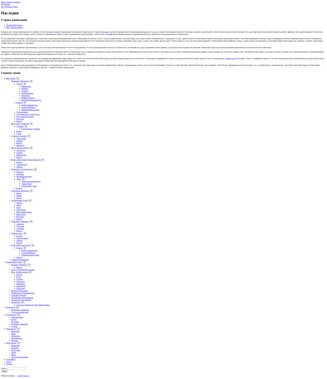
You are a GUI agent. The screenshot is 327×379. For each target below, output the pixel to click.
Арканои (20, 224)
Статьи (14, 326)
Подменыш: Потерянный (22, 298)
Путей (49, 32)
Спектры (20, 229)
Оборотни (15, 336)
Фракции (20, 145)
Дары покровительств (31, 181)
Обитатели (21, 210)
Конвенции (21, 155)
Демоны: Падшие (18, 136)
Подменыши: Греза (19, 200)
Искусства (20, 214)
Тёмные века (16, 233)
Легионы (20, 226)
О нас (8, 362)
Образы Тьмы (17, 317)
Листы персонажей (19, 357)
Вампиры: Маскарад (20, 81)
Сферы (19, 153)
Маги (13, 334)
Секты (19, 84)
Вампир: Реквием (19, 265)
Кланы (19, 102)
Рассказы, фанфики (19, 324)
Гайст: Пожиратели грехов (22, 270)
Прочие (14, 341)
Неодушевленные (24, 212)
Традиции (20, 150)
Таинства (20, 281)
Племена (20, 174)
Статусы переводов (19, 312)
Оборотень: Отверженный (22, 293)
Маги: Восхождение (20, 148)
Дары (18, 179)
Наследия (20, 288)
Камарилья (26, 86)
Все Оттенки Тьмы (9, 7)
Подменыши (16, 338)
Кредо (19, 193)
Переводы (15, 302)
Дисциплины (22, 112)
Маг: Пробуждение (14, 27)
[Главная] (5, 4)
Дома (18, 205)
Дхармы (19, 126)
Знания (19, 141)
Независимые (27, 93)
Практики (20, 284)
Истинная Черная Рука (31, 100)
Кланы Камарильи (29, 105)
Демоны (14, 348)
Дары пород (26, 184)
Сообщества (21, 164)
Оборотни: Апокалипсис (22, 169)
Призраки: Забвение (20, 221)
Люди (13, 352)
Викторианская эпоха (20, 245)
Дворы (19, 203)
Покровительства (24, 176)
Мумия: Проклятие (19, 291)
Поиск (4, 368)
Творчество (11, 315)
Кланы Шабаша (28, 107)
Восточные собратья (20, 124)
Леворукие (21, 286)
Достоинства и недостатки (28, 114)
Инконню (25, 95)
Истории (20, 217)
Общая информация (20, 260)
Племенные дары (29, 186)
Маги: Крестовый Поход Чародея (25, 160)
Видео (14, 319)
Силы (18, 133)
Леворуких (230, 58)
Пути (18, 277)
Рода (18, 207)
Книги (19, 121)
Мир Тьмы (10, 78)
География (10, 359)
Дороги (19, 240)
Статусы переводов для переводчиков (32, 305)
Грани (19, 196)
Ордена (105, 32)
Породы (19, 172)
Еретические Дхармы (30, 129)
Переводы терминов (20, 310)
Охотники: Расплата (20, 191)
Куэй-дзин (15, 350)
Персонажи (11, 343)
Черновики (11, 329)
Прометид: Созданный (21, 300)
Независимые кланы (30, 110)
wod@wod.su (23, 376)
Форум (9, 364)
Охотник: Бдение (18, 295)
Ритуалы (20, 119)
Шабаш (24, 89)
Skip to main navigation (10, 2)
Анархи (24, 91)
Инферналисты (28, 98)
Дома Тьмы (21, 138)
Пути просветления (24, 117)
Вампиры (15, 331)
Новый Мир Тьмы (14, 25)
